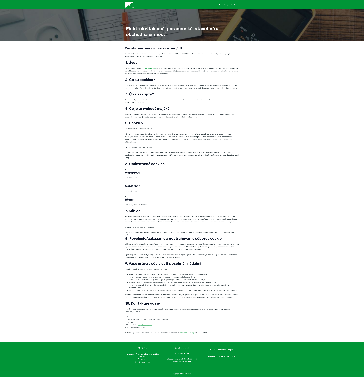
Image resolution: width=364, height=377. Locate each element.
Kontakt (234, 5)
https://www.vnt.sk (149, 68)
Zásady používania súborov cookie (221, 356)
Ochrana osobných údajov (221, 350)
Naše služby (223, 5)
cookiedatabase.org (186, 333)
